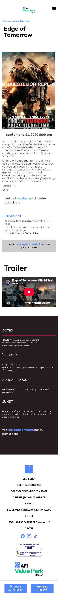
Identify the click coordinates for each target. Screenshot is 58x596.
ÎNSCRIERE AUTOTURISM (15, 588)
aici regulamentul (23, 198)
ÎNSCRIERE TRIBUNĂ (42, 588)
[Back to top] (29, 469)
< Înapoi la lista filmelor (15, 21)
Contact (29, 503)
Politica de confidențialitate (29, 491)
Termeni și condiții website (29, 497)
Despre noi (29, 478)
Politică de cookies (29, 485)
